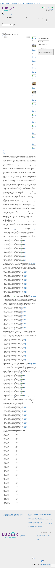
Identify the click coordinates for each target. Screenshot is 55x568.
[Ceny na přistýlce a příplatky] (22, 239)
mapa (4, 153)
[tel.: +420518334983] (7, 11)
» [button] (27, 37)
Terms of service (50, 564)
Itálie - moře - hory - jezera (7, 16)
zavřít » (4, 428)
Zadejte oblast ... (4, 20)
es (21, 538)
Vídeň (15, 515)
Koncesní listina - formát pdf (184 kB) (35, 518)
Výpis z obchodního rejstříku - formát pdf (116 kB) (37, 516)
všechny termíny (32, 229)
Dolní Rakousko (10, 514)
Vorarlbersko (19, 515)
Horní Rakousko (16, 514)
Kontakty (21, 534)
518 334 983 (51, 9)
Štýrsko (8, 515)
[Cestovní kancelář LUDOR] (8, 10)
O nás (21, 532)
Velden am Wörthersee (12, 31)
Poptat (25, 239)
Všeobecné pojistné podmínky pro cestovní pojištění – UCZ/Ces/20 (40, 523)
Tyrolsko (12, 515)
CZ (20, 536)
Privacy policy (43, 564)
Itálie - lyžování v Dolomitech (7, 14)
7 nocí (4, 227)
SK (21, 536)
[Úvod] (3, 31)
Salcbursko (4, 515)
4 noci (6, 227)
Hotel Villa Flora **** (21, 31)
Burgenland (4, 514)
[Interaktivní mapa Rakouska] (49, 7)
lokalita (4, 154)
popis (4, 152)
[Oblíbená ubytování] (43, 7)
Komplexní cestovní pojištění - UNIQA (35, 522)
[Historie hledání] (46, 7)
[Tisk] (3, 35)
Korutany (6, 31)
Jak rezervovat (22, 535)
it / (20, 538)
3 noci (9, 227)
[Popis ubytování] (15, 229)
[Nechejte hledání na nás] (52, 7)
